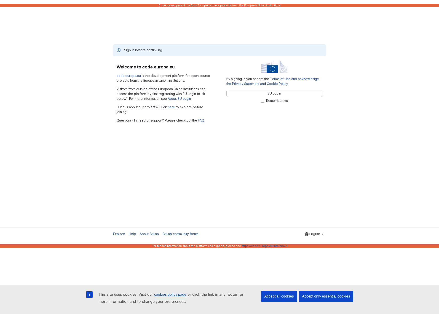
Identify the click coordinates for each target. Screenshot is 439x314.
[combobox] (314, 234)
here (171, 107)
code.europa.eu (129, 76)
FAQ (201, 120)
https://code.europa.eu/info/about (264, 246)
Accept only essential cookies (326, 296)
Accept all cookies (279, 296)
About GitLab (149, 234)
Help (132, 234)
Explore (119, 234)
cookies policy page (170, 294)
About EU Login (179, 98)
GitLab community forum (180, 234)
